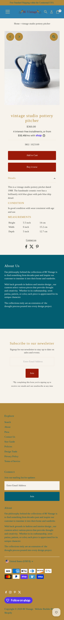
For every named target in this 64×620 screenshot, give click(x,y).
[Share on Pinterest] (37, 247)
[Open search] (45, 11)
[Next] (19, 37)
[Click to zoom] (54, 37)
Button (11, 315)
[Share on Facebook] (26, 247)
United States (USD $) (20, 561)
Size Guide (9, 441)
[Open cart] (58, 11)
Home (17, 23)
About (7, 427)
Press (6, 432)
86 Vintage (28, 609)
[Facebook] (6, 592)
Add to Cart (32, 155)
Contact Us (9, 437)
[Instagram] (10, 592)
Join (32, 373)
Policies (8, 446)
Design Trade (10, 451)
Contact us (31, 240)
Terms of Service (12, 461)
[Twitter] (19, 592)
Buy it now (32, 167)
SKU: (27, 144)
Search (7, 422)
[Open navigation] (7, 11)
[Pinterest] (15, 592)
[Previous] (10, 37)
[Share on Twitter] (32, 247)
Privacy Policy (11, 456)
